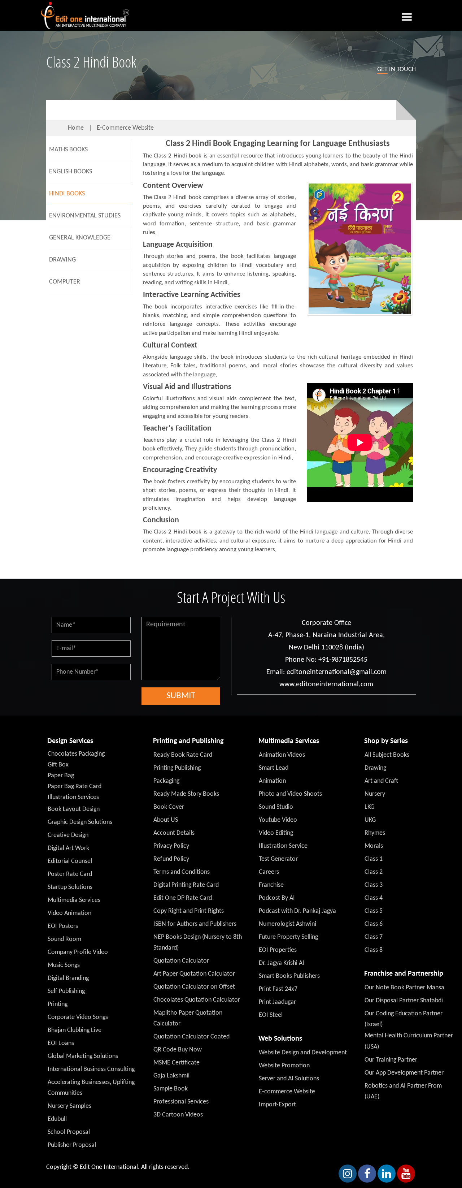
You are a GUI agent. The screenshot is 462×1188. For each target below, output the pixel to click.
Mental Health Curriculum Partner (409, 1035)
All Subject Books (387, 755)
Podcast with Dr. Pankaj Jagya (297, 911)
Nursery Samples (69, 1106)
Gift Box (58, 764)
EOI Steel (271, 1015)
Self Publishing (66, 991)
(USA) (372, 1047)
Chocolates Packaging (76, 754)
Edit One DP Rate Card (182, 898)
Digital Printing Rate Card (186, 885)
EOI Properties (278, 950)
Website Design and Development (303, 1052)
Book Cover (168, 807)
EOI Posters (63, 926)
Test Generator (278, 859)
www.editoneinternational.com (326, 684)
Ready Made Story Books (186, 794)
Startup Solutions (70, 887)
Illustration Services (73, 797)
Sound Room (64, 939)
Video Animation (69, 913)
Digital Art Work (68, 848)
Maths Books (68, 149)
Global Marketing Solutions (83, 1056)
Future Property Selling (288, 937)
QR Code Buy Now (177, 1049)
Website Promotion (284, 1065)
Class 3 (374, 885)
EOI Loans (61, 1043)
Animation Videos (282, 755)
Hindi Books (67, 193)
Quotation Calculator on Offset (194, 987)
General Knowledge (79, 237)
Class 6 (374, 924)
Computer (64, 281)
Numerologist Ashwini (287, 924)
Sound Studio (276, 807)
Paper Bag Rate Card (74, 786)
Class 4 (374, 898)
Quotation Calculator (181, 961)
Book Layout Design (74, 809)
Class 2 (374, 872)
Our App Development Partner (404, 1073)
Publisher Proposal (72, 1145)
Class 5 (374, 911)
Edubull (57, 1119)
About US (165, 820)
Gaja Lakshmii (171, 1075)
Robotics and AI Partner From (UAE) (403, 1091)
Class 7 (374, 937)
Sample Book (170, 1088)
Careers (269, 872)
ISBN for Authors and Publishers (194, 924)
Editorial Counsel (70, 861)
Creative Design (68, 835)
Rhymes (375, 833)
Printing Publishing (177, 768)
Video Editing (276, 833)
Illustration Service (283, 846)
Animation (272, 781)
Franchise (271, 885)
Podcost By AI (277, 898)
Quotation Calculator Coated (191, 1036)
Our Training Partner (391, 1060)
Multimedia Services (74, 900)
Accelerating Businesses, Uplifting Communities (91, 1088)
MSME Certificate (176, 1062)
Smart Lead (273, 768)
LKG (369, 807)
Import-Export (277, 1104)
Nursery (375, 794)
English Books (70, 171)
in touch (396, 69)
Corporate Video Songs (78, 1017)
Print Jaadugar (277, 1002)
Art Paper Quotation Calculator (194, 974)
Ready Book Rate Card (182, 755)
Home (76, 128)
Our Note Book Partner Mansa (404, 987)
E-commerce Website (125, 128)
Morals (374, 846)
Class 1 (374, 859)
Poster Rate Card (70, 874)
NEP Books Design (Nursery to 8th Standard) (197, 942)
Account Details (174, 833)
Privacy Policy (171, 846)
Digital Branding (68, 978)
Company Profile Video (78, 952)
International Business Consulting (91, 1069)
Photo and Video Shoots (290, 794)
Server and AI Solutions (289, 1078)
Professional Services (181, 1101)
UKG (370, 820)
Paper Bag (61, 775)
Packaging (166, 781)
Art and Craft (381, 781)
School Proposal (69, 1132)
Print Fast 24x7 (278, 989)
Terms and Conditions (181, 872)
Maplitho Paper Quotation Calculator (187, 1018)
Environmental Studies (85, 215)
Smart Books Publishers (289, 976)
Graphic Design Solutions (80, 822)
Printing (57, 1004)
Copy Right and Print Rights (188, 911)
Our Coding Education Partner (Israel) (404, 1019)
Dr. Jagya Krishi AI (281, 963)
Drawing (62, 259)
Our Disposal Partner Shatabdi (404, 1000)
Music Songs (64, 965)
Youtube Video (278, 820)
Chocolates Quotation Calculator (196, 1000)
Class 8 (374, 950)
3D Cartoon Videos (178, 1114)
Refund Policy (171, 859)
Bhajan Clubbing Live (74, 1030)
